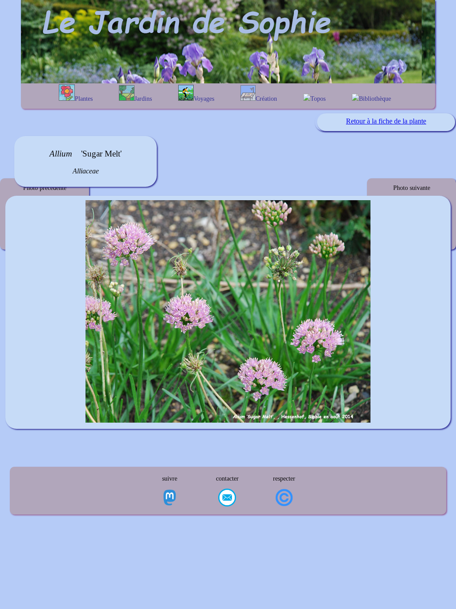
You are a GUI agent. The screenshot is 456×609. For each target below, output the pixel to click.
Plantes (84, 98)
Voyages (204, 98)
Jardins (143, 98)
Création (266, 98)
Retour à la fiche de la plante (386, 121)
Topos (318, 98)
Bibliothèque (375, 98)
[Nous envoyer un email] (227, 498)
